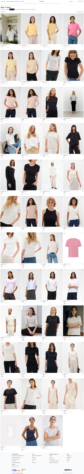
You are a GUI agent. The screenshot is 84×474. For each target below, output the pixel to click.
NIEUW (2, 1)
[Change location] (78, 1)
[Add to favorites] (20, 14)
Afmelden (33, 457)
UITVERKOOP (22, 1)
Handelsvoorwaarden (15, 459)
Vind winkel (34, 462)
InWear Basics (12, 5)
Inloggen (50, 457)
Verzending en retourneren (16, 457)
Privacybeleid (14, 460)
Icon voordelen (51, 459)
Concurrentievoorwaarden (16, 462)
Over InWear (34, 459)
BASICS (12, 1)
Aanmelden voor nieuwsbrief (36, 455)
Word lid (50, 455)
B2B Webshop (69, 457)
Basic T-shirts (16, 5)
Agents (68, 460)
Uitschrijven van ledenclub (53, 462)
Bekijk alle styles (7, 5)
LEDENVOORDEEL (17, 1)
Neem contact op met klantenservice (18, 455)
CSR (33, 460)
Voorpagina (2, 5)
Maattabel (13, 464)
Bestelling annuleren (15, 466)
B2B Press (68, 459)
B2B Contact (69, 455)
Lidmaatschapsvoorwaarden (54, 460)
